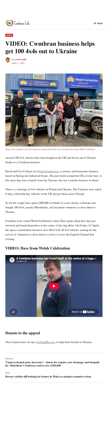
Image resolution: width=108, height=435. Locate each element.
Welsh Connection (47, 171)
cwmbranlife (20, 59)
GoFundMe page (45, 342)
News (9, 35)
